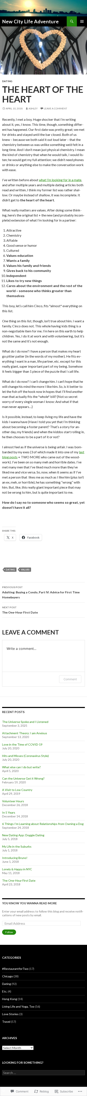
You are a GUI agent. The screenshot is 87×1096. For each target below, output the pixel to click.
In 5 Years (8, 812)
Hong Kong (9, 999)
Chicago (7, 976)
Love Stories (10, 1014)
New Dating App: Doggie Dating (23, 835)
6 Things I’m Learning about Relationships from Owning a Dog (43, 824)
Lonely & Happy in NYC (17, 869)
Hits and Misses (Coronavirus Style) (25, 756)
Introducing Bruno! (14, 858)
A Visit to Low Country (17, 790)
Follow (9, 932)
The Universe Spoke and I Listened (25, 722)
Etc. (4, 991)
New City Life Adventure (30, 21)
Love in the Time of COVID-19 (22, 744)
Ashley (33, 108)
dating (10, 569)
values (25, 569)
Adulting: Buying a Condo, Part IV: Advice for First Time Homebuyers (41, 592)
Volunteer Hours (13, 801)
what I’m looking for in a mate (60, 180)
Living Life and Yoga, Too (18, 1006)
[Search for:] (43, 1073)
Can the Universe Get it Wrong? (23, 778)
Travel (6, 1021)
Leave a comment (55, 108)
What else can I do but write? (21, 767)
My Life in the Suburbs (16, 846)
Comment (70, 679)
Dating (7, 81)
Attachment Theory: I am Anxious (24, 733)
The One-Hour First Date (20, 610)
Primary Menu (82, 21)
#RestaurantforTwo (15, 968)
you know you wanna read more (29, 903)
